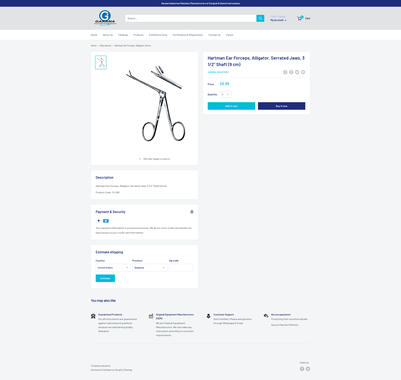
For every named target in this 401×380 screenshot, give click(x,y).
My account (277, 19)
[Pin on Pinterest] (291, 71)
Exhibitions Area (158, 34)
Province (137, 260)
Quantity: (213, 94)
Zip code (174, 260)
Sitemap (128, 370)
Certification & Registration (188, 34)
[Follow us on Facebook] (302, 369)
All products (105, 45)
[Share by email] (303, 71)
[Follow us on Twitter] (308, 369)
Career (230, 34)
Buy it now (281, 105)
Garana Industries (218, 72)
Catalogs (123, 34)
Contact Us (214, 34)
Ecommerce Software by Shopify (107, 370)
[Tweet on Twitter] (297, 71)
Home (94, 34)
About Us (108, 34)
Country (100, 260)
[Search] (260, 18)
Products (138, 34)
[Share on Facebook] (285, 71)
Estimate (105, 278)
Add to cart (231, 105)
